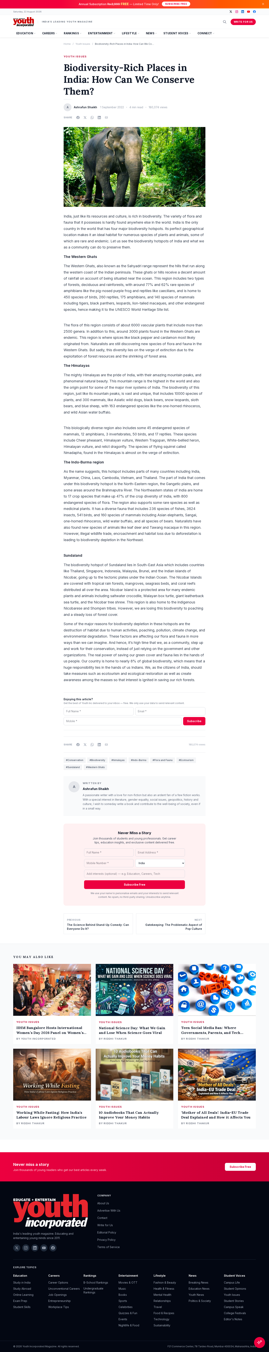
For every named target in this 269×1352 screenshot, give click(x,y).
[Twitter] (230, 11)
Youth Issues (82, 43)
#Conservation (74, 760)
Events (123, 1319)
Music (122, 1288)
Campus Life (232, 1282)
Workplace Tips (58, 1307)
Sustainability (162, 1325)
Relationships (162, 1301)
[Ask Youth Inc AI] (259, 1342)
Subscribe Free (176, 3)
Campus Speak (234, 1307)
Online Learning (23, 1294)
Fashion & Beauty (165, 1282)
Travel (158, 1307)
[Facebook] (254, 11)
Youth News (196, 1294)
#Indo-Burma (138, 760)
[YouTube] (248, 11)
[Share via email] (106, 117)
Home (67, 43)
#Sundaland (73, 767)
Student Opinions (235, 1288)
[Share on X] (85, 117)
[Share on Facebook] (78, 117)
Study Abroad (22, 1288)
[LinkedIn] (242, 11)
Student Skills (22, 1307)
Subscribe (194, 721)
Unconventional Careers (64, 1288)
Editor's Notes (233, 1319)
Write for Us (243, 21)
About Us (103, 1203)
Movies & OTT (128, 1282)
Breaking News (198, 1282)
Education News (199, 1288)
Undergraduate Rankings (93, 1290)
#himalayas (118, 760)
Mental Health (162, 1294)
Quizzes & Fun (128, 1313)
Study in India (22, 1282)
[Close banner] (263, 4)
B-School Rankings (95, 1282)
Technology (161, 1319)
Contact (102, 1217)
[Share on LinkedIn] (99, 117)
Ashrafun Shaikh (96, 789)
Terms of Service (108, 1247)
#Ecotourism (186, 760)
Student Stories (234, 1301)
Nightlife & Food (129, 1325)
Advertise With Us (108, 1210)
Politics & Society (200, 1301)
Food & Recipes (164, 1313)
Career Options (58, 1282)
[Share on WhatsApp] (92, 117)
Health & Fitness (164, 1288)
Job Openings (57, 1294)
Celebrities (126, 1307)
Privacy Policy (106, 1239)
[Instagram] (236, 11)
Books (123, 1294)
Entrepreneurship (59, 1301)
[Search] (224, 21)
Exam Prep (20, 1301)
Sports (123, 1301)
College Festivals (235, 1313)
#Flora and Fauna (163, 760)
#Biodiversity (97, 760)
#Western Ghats (95, 767)
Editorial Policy (106, 1232)
